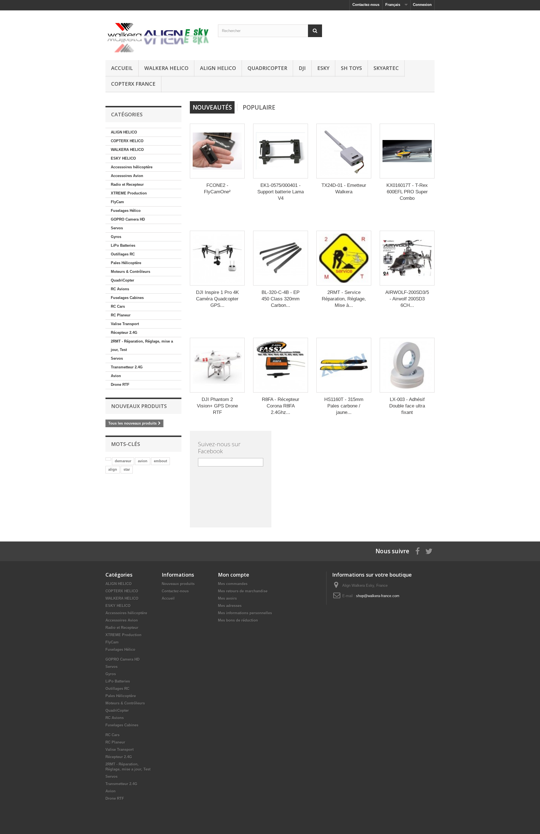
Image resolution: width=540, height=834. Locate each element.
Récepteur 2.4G (124, 332)
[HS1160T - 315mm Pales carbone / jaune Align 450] (343, 365)
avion (142, 461)
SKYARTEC (386, 68)
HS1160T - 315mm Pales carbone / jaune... (343, 406)
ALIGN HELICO (218, 68)
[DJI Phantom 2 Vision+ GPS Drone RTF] (217, 365)
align (112, 469)
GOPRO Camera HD (128, 219)
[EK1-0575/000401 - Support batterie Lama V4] (280, 151)
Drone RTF (120, 384)
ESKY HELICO (123, 158)
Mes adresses (230, 606)
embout (160, 461)
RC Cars (118, 306)
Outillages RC (123, 254)
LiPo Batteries (123, 245)
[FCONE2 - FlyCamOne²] (217, 151)
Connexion (422, 5)
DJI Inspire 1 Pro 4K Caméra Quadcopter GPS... (217, 299)
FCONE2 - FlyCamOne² (217, 188)
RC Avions (120, 289)
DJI (302, 68)
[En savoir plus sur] (108, 459)
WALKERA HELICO (166, 68)
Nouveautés (212, 107)
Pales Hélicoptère (126, 263)
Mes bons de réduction (238, 620)
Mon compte (233, 574)
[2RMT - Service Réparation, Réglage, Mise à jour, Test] (343, 258)
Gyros (116, 237)
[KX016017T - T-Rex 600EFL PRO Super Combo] (407, 151)
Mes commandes (233, 584)
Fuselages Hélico (126, 210)
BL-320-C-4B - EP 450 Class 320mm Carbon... (281, 299)
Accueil (122, 68)
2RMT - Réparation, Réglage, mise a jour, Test (142, 345)
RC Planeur (120, 315)
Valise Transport (125, 324)
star (126, 469)
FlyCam (117, 202)
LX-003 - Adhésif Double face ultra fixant (407, 406)
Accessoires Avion (127, 176)
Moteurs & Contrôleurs (130, 271)
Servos (117, 228)
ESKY (323, 68)
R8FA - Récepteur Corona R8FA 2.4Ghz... (280, 406)
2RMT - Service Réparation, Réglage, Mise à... (344, 299)
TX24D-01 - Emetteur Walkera (343, 188)
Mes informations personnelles (245, 613)
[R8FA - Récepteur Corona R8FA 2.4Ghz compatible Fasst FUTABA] (280, 365)
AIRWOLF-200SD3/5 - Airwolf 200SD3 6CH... (407, 299)
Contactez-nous (365, 5)
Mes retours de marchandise (242, 591)
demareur (123, 461)
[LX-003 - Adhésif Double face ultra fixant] (407, 365)
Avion (116, 376)
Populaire (259, 107)
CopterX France (133, 83)
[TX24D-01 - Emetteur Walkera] (343, 151)
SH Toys (351, 68)
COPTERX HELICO (127, 141)
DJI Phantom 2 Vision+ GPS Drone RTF (217, 406)
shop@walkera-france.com (377, 596)
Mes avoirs (227, 598)
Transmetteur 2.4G (127, 367)
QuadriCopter (267, 68)
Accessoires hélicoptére (131, 167)
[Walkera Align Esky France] (157, 34)
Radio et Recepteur (127, 184)
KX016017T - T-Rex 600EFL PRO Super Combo (407, 192)
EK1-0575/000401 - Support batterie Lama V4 (280, 192)
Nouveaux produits (139, 406)
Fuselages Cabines (127, 298)
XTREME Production (129, 193)
